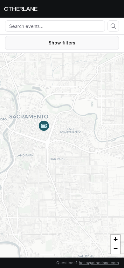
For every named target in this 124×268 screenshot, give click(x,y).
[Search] (113, 26)
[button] (44, 126)
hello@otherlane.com (99, 262)
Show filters (62, 42)
